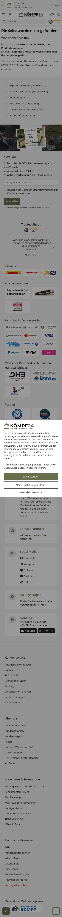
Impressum (37, 492)
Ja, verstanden (31, 476)
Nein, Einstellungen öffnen (31, 485)
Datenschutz (25, 492)
